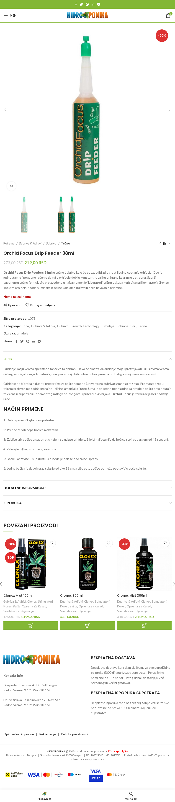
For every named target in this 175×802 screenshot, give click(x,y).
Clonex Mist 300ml (132, 595)
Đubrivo (51, 243)
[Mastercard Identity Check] (116, 774)
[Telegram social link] (99, 4)
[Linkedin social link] (93, 4)
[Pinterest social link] (87, 4)
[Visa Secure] (96, 775)
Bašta (17, 606)
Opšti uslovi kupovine (18, 734)
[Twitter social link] (81, 4)
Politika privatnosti (74, 734)
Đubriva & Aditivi (30, 243)
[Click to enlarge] (11, 186)
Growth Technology (85, 326)
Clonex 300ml (71, 595)
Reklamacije (47, 734)
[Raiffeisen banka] (34, 775)
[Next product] (169, 243)
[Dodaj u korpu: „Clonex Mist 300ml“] (144, 625)
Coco (25, 326)
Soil (133, 326)
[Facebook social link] (76, 4)
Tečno (65, 243)
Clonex (32, 601)
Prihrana (122, 326)
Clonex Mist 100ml (18, 595)
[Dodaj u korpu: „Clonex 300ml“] (87, 625)
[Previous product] (160, 243)
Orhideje (108, 326)
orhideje (22, 333)
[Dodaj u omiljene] (52, 543)
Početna (9, 243)
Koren (7, 606)
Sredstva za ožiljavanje (18, 611)
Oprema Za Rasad (34, 606)
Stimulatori (45, 601)
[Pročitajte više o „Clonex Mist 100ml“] (30, 625)
